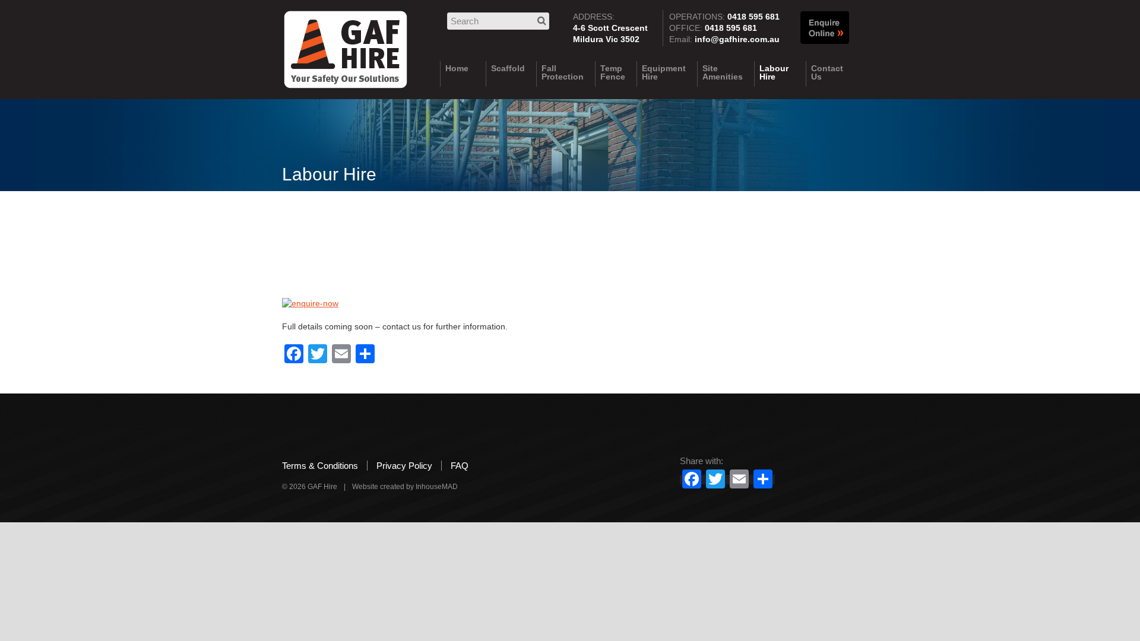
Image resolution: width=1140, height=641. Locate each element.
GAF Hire (345, 54)
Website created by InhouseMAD (405, 487)
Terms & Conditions (320, 466)
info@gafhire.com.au (737, 39)
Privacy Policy (404, 466)
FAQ (459, 466)
